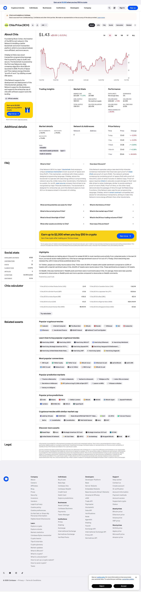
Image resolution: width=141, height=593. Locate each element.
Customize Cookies (128, 579)
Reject (101, 586)
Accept (123, 586)
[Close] (136, 577)
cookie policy (101, 577)
